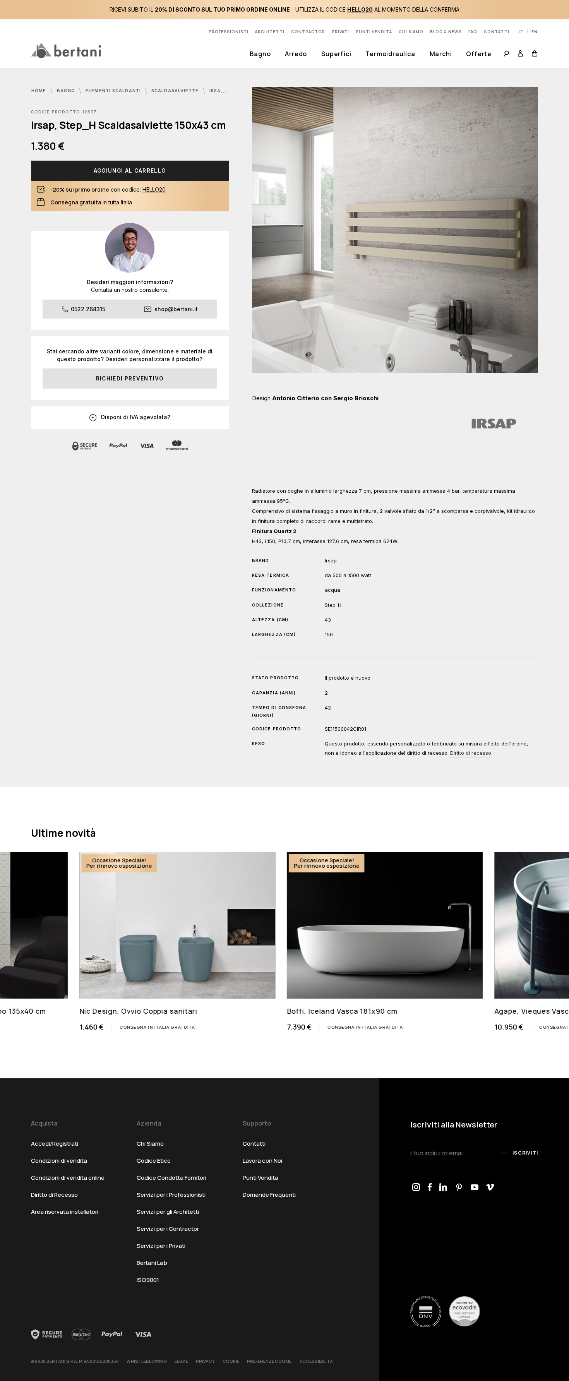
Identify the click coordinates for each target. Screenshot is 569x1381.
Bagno (260, 54)
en (534, 31)
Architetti (269, 31)
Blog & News (446, 31)
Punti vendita (374, 31)
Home (39, 90)
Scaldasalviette (176, 90)
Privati (340, 31)
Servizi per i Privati (161, 1246)
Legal (181, 1361)
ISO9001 (148, 1280)
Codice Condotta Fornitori (171, 1178)
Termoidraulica (390, 54)
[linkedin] (443, 1188)
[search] (506, 54)
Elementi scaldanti (114, 90)
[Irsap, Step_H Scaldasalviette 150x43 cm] (395, 230)
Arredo (296, 54)
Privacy (205, 1361)
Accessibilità (316, 1361)
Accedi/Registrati (54, 1143)
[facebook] (430, 1188)
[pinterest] (459, 1188)
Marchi (441, 54)
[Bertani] (66, 50)
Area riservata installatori (64, 1212)
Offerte (479, 54)
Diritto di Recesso (54, 1195)
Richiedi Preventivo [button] (130, 378)
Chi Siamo (150, 1143)
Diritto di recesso (470, 753)
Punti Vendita (260, 1178)
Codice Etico (154, 1161)
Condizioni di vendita (59, 1161)
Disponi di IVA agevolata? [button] (134, 417)
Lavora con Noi (262, 1161)
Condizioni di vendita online (68, 1178)
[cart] (533, 54)
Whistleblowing (147, 1361)
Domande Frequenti (269, 1195)
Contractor (308, 31)
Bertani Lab (152, 1263)
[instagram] (416, 1188)
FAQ (472, 31)
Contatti (496, 31)
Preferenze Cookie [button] (269, 1361)
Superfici (336, 54)
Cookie (231, 1361)
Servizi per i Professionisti (171, 1195)
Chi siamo (411, 31)
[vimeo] (490, 1188)
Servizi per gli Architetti (168, 1212)
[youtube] (474, 1188)
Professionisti (229, 31)
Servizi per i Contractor (168, 1229)
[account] (521, 54)
